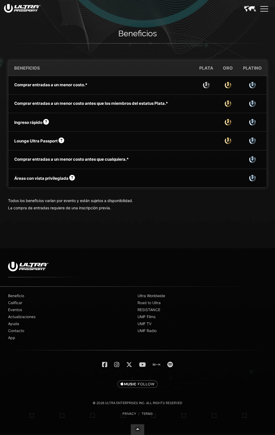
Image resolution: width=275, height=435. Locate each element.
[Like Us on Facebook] (104, 364)
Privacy (129, 414)
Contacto (16, 330)
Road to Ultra (149, 302)
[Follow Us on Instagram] (116, 364)
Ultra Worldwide (151, 295)
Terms (147, 414)
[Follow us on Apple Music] (137, 384)
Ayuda (13, 323)
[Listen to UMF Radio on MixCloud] (156, 364)
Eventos (15, 309)
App (11, 337)
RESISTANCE (149, 309)
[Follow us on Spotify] (170, 364)
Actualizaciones (21, 316)
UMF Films (146, 316)
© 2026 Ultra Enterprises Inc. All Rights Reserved (137, 403)
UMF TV (144, 323)
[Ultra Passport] (22, 8)
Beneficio (16, 295)
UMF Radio (147, 330)
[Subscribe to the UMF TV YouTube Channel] (142, 364)
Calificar (15, 302)
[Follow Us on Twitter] (129, 364)
